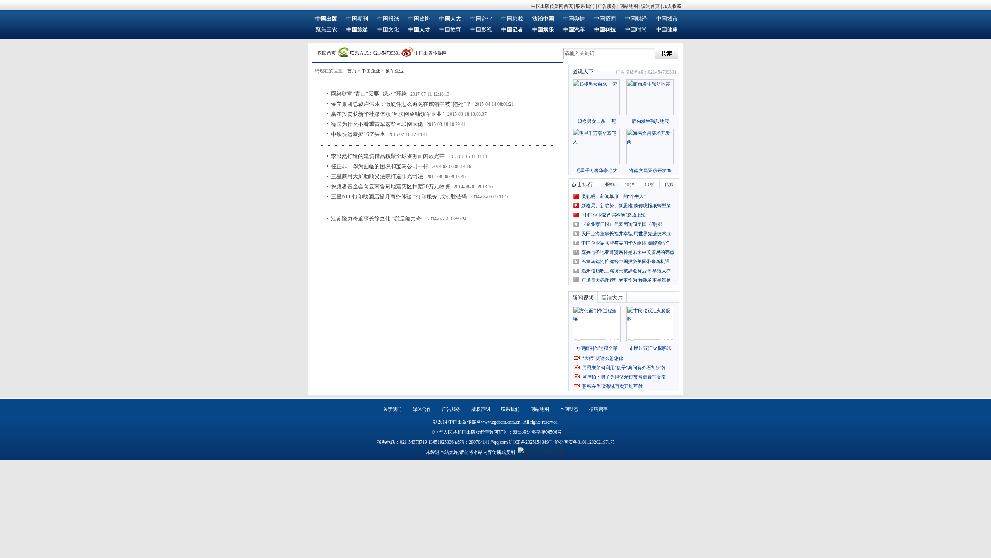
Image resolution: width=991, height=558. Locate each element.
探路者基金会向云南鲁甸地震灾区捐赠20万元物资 (390, 186)
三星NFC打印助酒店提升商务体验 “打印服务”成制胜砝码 (399, 197)
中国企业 (481, 19)
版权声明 (480, 409)
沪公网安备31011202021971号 (584, 442)
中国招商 (605, 19)
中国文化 (388, 30)
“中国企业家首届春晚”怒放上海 (613, 215)
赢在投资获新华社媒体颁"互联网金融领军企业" (387, 114)
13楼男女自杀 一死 (597, 121)
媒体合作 (422, 409)
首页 (352, 71)
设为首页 (650, 6)
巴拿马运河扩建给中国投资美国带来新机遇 (625, 261)
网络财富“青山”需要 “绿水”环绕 (369, 94)
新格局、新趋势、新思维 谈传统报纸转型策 (626, 205)
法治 (629, 184)
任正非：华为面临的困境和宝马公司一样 (380, 166)
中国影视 (481, 30)
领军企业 (394, 71)
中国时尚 (636, 30)
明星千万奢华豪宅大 (596, 170)
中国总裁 (512, 19)
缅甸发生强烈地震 (650, 121)
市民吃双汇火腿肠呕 (650, 348)
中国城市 (667, 19)
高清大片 (612, 298)
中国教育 (450, 30)
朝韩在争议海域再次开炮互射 (612, 386)
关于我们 (392, 409)
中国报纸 (388, 19)
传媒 (669, 184)
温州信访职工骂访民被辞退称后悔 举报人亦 (626, 271)
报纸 (610, 184)
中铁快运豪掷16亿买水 (358, 134)
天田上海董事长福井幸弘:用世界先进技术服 (626, 233)
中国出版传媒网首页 (552, 6)
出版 (649, 184)
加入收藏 (672, 6)
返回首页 (326, 53)
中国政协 (419, 19)
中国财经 (636, 19)
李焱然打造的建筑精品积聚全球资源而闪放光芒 (388, 156)
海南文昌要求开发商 (650, 170)
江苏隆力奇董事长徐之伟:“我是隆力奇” (377, 219)
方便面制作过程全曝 (596, 348)
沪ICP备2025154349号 (531, 442)
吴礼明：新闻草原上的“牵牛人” (613, 196)
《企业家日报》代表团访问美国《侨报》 (623, 224)
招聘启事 (598, 409)
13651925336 (441, 442)
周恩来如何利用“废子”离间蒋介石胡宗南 (623, 367)
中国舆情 (574, 19)
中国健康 (667, 30)
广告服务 (607, 6)
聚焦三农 (326, 30)
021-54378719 (413, 442)
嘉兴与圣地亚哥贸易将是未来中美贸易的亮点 (627, 252)
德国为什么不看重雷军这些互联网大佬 (377, 124)
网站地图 (628, 6)
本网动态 (569, 409)
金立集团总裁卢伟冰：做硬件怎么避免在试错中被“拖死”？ (401, 104)
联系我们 (585, 6)
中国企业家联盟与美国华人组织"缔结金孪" (625, 243)
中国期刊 (357, 19)
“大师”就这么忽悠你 (602, 358)
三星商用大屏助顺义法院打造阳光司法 (377, 176)
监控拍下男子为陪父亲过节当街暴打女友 (624, 377)
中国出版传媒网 (430, 53)
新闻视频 (583, 298)
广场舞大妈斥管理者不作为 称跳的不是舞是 (626, 280)
